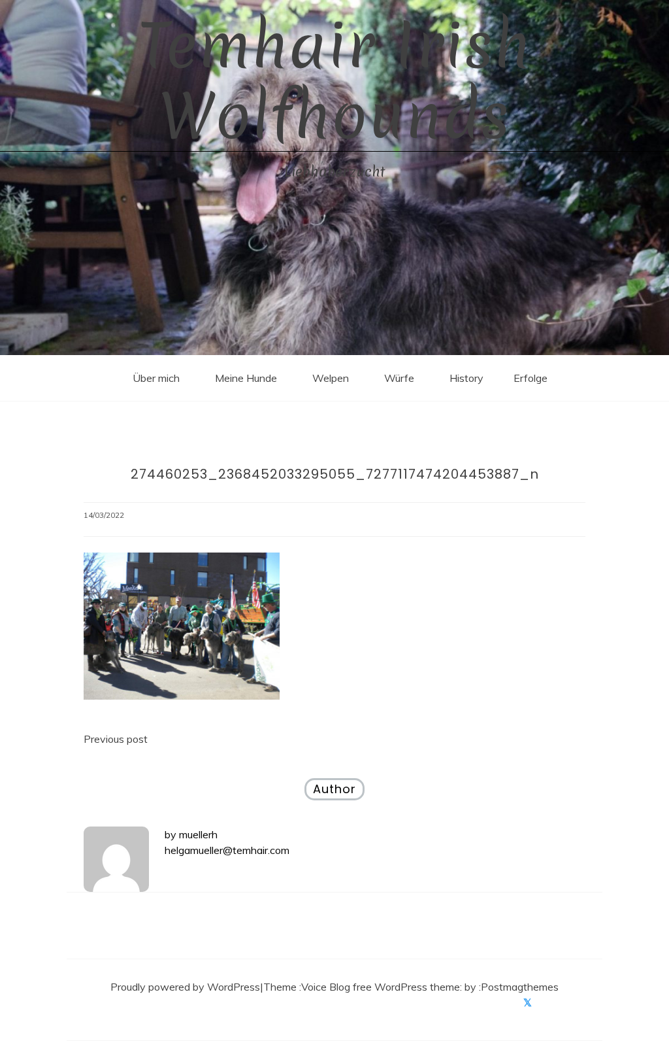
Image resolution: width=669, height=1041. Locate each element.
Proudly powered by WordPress (185, 986)
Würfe (399, 377)
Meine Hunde (246, 377)
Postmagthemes (520, 986)
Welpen (330, 377)
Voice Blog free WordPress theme (380, 986)
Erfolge (530, 377)
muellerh (198, 834)
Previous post (116, 738)
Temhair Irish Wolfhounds (335, 81)
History (466, 377)
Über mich (156, 377)
